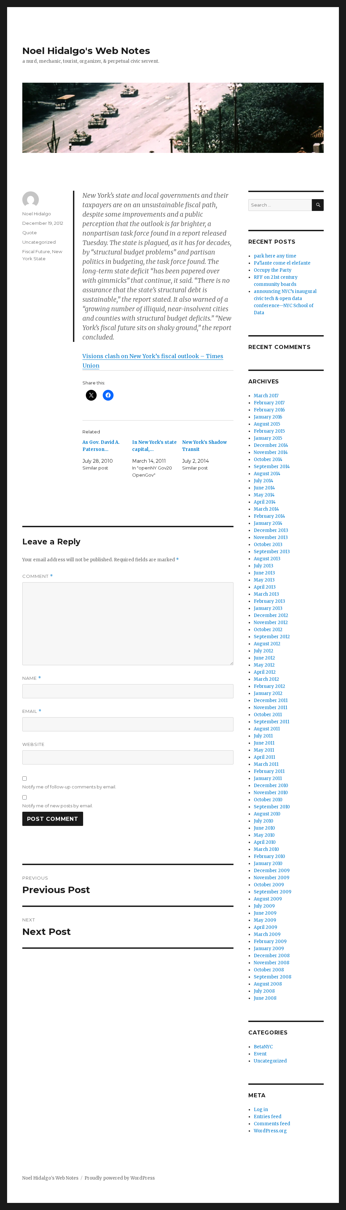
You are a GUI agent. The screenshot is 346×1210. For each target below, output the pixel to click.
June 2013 (264, 573)
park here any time (275, 256)
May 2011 (264, 750)
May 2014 (264, 495)
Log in (261, 1109)
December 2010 (271, 785)
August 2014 (267, 474)
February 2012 (269, 686)
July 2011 (263, 736)
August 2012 (267, 644)
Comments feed (272, 1124)
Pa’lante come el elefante (282, 263)
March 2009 (267, 934)
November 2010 (271, 793)
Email (32, 711)
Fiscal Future (36, 251)
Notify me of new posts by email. (57, 805)
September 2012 (272, 637)
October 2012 (268, 630)
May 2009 (265, 920)
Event (260, 1054)
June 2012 (264, 658)
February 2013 (269, 601)
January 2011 (268, 778)
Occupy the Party (273, 270)
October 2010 (268, 800)
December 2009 (272, 870)
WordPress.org (270, 1131)
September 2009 (272, 892)
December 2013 (271, 530)
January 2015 (268, 438)
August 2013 (267, 559)
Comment (37, 576)
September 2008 (272, 977)
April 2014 (265, 502)
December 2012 (271, 615)
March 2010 (266, 849)
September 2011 (271, 722)
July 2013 (263, 566)
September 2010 (272, 807)
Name (31, 678)
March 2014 (266, 509)
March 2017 (266, 396)
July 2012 (263, 651)
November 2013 (271, 537)
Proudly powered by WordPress (119, 1178)
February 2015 (269, 431)
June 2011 (264, 743)
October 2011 (268, 715)
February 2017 (269, 403)
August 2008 (268, 984)
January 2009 (269, 948)
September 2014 (272, 466)
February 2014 (269, 516)
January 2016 (268, 417)
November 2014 (271, 452)
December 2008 (272, 956)
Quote (29, 232)
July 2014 (263, 481)
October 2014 (268, 459)
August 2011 (267, 729)
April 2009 (265, 927)
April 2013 (265, 587)
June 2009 (265, 913)
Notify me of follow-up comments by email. (69, 786)
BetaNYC (263, 1047)
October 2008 (269, 970)
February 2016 (269, 410)
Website (33, 744)
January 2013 (268, 608)
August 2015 (267, 424)
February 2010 (269, 856)
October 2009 (269, 885)
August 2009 (268, 899)
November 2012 (271, 622)
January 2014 (268, 523)
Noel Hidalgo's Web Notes (86, 50)
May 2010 (264, 835)
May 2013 (264, 580)
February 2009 (270, 941)
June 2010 (264, 828)
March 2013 (266, 594)
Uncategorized (39, 242)
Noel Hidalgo (36, 213)
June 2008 (265, 998)
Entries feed (267, 1117)
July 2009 (264, 906)
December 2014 (271, 445)
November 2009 (271, 878)
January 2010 (268, 863)
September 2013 (272, 552)
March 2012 (266, 679)
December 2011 (271, 700)
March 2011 (266, 764)
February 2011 (269, 771)
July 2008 (264, 991)
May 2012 (264, 665)
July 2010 (263, 821)
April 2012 (265, 672)
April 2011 (264, 757)
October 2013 (268, 544)
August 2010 (267, 814)
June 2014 (264, 488)
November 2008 (271, 963)
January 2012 (268, 693)
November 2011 (270, 707)
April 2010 (265, 842)
